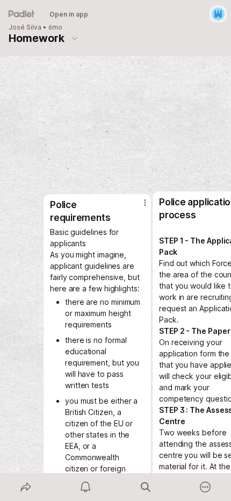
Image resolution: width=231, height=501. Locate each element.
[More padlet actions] (205, 487)
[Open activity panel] (86, 487)
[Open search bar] (145, 487)
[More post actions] (138, 207)
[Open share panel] (25, 487)
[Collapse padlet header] (74, 38)
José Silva (25, 27)
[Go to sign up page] (218, 14)
